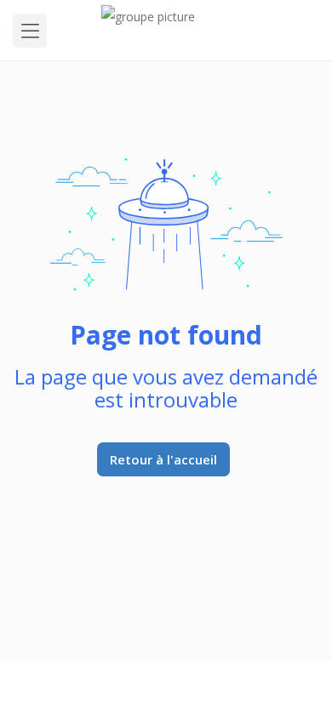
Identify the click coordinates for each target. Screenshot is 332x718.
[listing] (166, 30)
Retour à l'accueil (163, 459)
